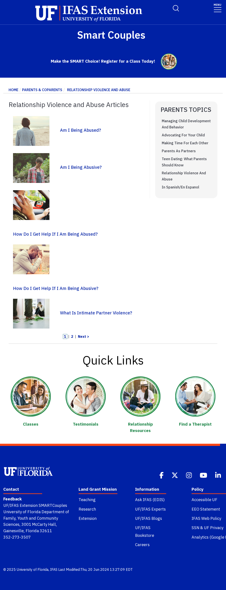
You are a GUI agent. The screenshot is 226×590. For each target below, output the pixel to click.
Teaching (87, 499)
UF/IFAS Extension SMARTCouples (35, 505)
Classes (30, 424)
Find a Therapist (195, 424)
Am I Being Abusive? (81, 167)
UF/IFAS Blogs (148, 518)
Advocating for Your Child (183, 135)
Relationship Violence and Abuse (98, 90)
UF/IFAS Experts (150, 509)
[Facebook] (161, 474)
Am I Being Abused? (80, 130)
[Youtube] (204, 474)
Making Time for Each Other (185, 143)
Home (13, 90)
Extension (88, 518)
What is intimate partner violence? (96, 313)
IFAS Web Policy (206, 518)
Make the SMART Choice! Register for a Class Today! (103, 61)
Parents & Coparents (42, 90)
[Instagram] (189, 474)
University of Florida (33, 569)
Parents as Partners (179, 151)
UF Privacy (213, 527)
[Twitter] (175, 474)
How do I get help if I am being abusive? (55, 288)
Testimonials (85, 424)
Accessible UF (204, 499)
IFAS (53, 569)
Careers (142, 544)
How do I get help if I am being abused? (55, 234)
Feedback (12, 499)
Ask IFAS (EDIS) (150, 499)
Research (87, 509)
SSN (195, 527)
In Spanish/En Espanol (180, 187)
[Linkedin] (218, 474)
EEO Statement (206, 509)
